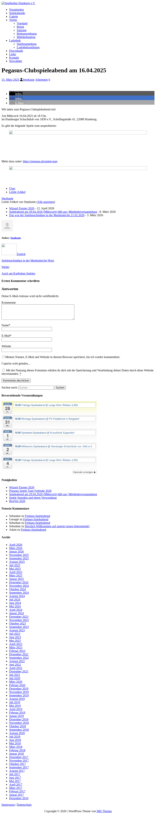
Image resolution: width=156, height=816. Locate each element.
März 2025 (15, 575)
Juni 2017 (15, 777)
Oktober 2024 (17, 589)
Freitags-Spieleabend (37, 516)
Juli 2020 (14, 678)
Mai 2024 (15, 606)
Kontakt (14, 57)
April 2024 (15, 609)
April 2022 (15, 668)
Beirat (20, 26)
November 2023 (19, 620)
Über (12, 188)
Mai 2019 (15, 705)
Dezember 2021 (18, 671)
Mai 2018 (15, 743)
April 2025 (15, 572)
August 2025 (17, 561)
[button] (15, 93)
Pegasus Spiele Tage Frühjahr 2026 (30, 490)
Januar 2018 (16, 753)
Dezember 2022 (18, 654)
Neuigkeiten (16, 9)
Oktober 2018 (17, 726)
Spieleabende (17, 13)
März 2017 (15, 788)
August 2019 (17, 698)
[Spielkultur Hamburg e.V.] (18, 3)
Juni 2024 (15, 603)
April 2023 (15, 644)
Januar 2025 (16, 579)
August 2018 (17, 733)
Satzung (21, 30)
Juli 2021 (14, 674)
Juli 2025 (14, 565)
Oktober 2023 (17, 623)
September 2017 (19, 767)
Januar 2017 (16, 794)
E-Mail (6, 335)
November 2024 (19, 585)
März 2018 (15, 746)
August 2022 (17, 661)
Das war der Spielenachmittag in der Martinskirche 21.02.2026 (46, 215)
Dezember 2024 (18, 582)
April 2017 (15, 784)
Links (12, 54)
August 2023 (17, 630)
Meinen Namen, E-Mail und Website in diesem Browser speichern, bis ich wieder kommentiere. (62, 357)
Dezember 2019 (18, 688)
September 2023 (19, 627)
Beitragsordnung (27, 33)
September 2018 (19, 729)
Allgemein (41, 79)
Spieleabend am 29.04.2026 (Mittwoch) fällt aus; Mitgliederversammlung (53, 211)
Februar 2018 (17, 750)
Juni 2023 (15, 637)
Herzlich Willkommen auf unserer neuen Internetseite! (57, 526)
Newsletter (15, 61)
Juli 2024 (14, 599)
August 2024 (17, 596)
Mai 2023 (15, 640)
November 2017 (19, 760)
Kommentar (9, 302)
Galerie (13, 16)
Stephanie (28, 79)
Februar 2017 (17, 791)
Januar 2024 (16, 613)
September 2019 (19, 695)
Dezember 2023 (18, 616)
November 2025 (19, 555)
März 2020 (15, 681)
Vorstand (22, 23)
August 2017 (17, 770)
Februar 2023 (17, 650)
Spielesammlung (27, 43)
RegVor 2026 (17, 501)
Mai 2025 (15, 568)
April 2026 (15, 544)
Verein (13, 20)
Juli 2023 (14, 633)
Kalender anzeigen (83, 472)
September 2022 (19, 657)
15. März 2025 (10, 79)
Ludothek (15, 40)
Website (6, 346)
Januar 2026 (16, 551)
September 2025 (19, 558)
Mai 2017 (15, 781)
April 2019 (15, 709)
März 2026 (15, 548)
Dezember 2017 (18, 757)
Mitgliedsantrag (26, 37)
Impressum (8, 804)
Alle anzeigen (45, 201)
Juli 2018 (14, 736)
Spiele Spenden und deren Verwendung (33, 497)
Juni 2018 (15, 740)
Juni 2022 (15, 664)
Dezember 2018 (18, 719)
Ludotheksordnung (28, 47)
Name (5, 325)
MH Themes (104, 811)
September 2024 (19, 592)
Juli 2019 (14, 702)
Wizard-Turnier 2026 (21, 208)
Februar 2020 (17, 685)
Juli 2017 (14, 774)
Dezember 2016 (18, 798)
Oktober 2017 (17, 764)
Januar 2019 (16, 716)
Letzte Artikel (17, 192)
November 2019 (19, 692)
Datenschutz (24, 804)
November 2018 (19, 722)
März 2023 (15, 647)
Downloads (16, 50)
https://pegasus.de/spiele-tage (40, 161)
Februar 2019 (17, 712)
